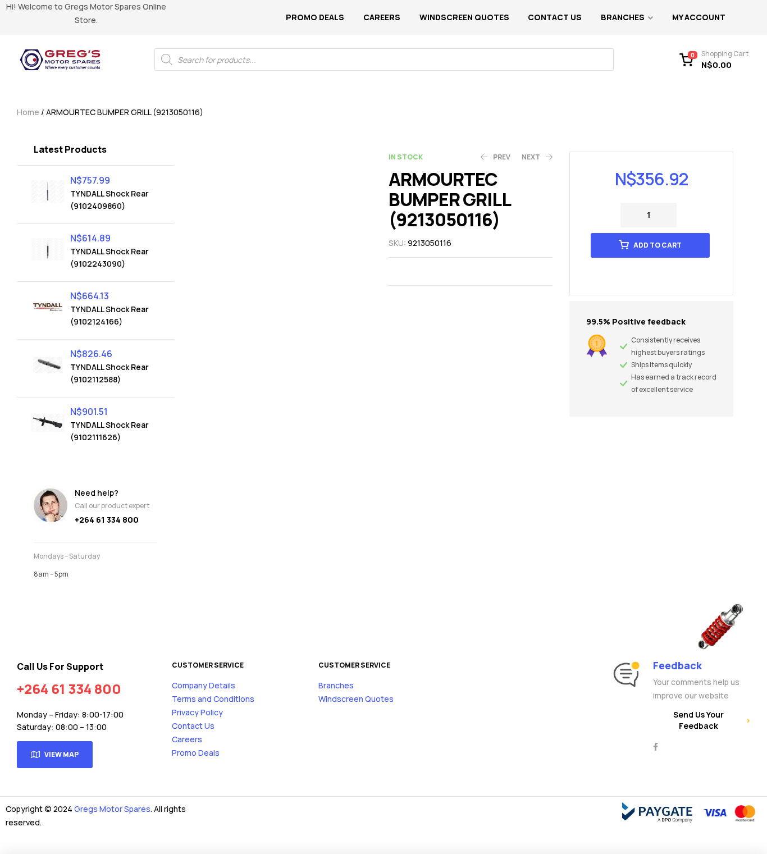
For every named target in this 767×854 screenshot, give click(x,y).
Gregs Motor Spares (112, 808)
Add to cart (657, 245)
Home (28, 112)
